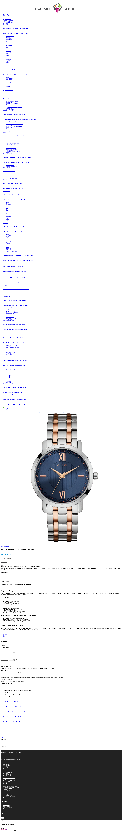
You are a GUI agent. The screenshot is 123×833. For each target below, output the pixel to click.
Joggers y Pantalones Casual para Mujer (14, 107)
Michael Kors (8, 213)
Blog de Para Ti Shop (7, 19)
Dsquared (8, 236)
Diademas (8, 83)
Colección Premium (7, 24)
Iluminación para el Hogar (8, 320)
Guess (7, 209)
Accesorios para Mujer (7, 66)
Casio (7, 205)
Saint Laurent (8, 59)
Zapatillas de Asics (9, 145)
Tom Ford (8, 60)
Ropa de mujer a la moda (8, 90)
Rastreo (4, 808)
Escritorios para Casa (10, 317)
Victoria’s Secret (9, 248)
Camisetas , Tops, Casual (11, 102)
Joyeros (7, 84)
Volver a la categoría (5, 546)
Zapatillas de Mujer (9, 150)
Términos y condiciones (8, 22)
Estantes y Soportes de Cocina (12, 349)
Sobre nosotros (6, 14)
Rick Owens (8, 58)
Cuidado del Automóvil (8, 356)
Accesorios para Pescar (10, 394)
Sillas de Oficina (9, 319)
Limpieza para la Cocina (11, 353)
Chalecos (7, 128)
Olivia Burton (8, 216)
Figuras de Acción (9, 375)
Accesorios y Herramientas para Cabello (11, 262)
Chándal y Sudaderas (10, 131)
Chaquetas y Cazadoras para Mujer (13, 101)
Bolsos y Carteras (9, 78)
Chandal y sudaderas (10, 109)
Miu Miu (7, 54)
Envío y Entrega (6, 806)
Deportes (5, 285)
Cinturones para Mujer (10, 82)
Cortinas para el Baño (10, 313)
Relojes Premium (6, 191)
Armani (7, 203)
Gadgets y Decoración (7, 274)
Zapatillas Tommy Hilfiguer (11, 149)
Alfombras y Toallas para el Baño (12, 312)
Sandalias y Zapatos (10, 127)
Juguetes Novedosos (10, 377)
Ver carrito (3, 829)
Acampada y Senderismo (8, 383)
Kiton (7, 53)
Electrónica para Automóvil (11, 368)
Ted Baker (8, 220)
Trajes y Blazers (9, 125)
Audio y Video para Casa (11, 309)
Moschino (8, 243)
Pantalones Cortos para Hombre (12, 129)
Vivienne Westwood (10, 64)
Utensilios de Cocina (7, 334)
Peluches (7, 379)
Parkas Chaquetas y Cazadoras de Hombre (14, 124)
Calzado (4, 132)
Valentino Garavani (9, 63)
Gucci (7, 48)
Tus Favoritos (6, 17)
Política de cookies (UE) (8, 20)
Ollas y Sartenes (9, 354)
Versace (7, 247)
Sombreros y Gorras (10, 88)
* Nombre (15, 652)
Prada (7, 56)
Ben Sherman (8, 204)
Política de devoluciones (8, 807)
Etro (6, 46)
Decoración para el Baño (11, 311)
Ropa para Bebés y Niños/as (9, 153)
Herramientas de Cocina (10, 352)
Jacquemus (8, 49)
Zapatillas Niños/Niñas (10, 144)
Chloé (7, 41)
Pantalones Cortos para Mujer (12, 103)
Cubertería (8, 348)
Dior (6, 44)
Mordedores (8, 381)
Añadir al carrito (4, 562)
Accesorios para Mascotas (8, 396)
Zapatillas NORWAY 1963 (11, 146)
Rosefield (7, 219)
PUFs (4, 803)
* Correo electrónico (17, 653)
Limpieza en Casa (9, 307)
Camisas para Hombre (10, 122)
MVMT (7, 215)
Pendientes (8, 86)
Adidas (7, 202)
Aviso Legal (5, 23)
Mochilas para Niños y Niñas (11, 178)
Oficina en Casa (6, 314)
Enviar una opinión (4, 660)
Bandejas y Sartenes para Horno (12, 347)
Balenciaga (8, 37)
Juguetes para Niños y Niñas (9, 369)
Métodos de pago (6, 805)
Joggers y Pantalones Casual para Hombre (14, 126)
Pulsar (7, 218)
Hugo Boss (8, 210)
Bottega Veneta (9, 38)
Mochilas (7, 85)
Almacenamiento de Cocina (11, 345)
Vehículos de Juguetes (10, 382)
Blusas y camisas (9, 104)
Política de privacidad (7, 21)
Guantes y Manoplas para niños (12, 166)
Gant (7, 237)
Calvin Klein (8, 235)
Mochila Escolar (6, 167)
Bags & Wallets (9, 79)
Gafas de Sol (5, 223)
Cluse (7, 206)
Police (7, 217)
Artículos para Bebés (10, 165)
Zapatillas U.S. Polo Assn (11, 148)
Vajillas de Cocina (9, 346)
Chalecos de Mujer (9, 105)
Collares (7, 80)
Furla (7, 208)
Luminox (7, 212)
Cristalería (8, 355)
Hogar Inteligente (6, 296)
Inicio (2, 545)
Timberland (8, 221)
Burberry (7, 40)
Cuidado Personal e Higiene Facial (10, 251)
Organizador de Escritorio (11, 318)
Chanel (7, 43)
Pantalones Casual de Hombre (9, 110)
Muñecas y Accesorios (10, 380)
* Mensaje (14, 659)
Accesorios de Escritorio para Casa (13, 310)
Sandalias (7, 152)
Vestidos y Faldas (9, 108)
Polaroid (7, 244)
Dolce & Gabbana (9, 45)
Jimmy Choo (8, 51)
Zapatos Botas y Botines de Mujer (12, 143)
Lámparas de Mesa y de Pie (11, 332)
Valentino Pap (8, 61)
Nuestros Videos (6, 15)
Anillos (7, 77)
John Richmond (9, 52)
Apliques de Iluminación (11, 331)
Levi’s (7, 242)
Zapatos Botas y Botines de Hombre (13, 151)
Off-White (8, 55)
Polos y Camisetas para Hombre (12, 121)
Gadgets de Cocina (9, 351)
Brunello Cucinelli (9, 39)
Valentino (7, 62)
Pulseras (7, 87)
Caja (6, 829)
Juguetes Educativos (10, 376)
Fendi (7, 47)
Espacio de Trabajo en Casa (11, 315)
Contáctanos (5, 16)
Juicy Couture (8, 211)
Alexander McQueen (10, 36)
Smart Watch (5, 179)
